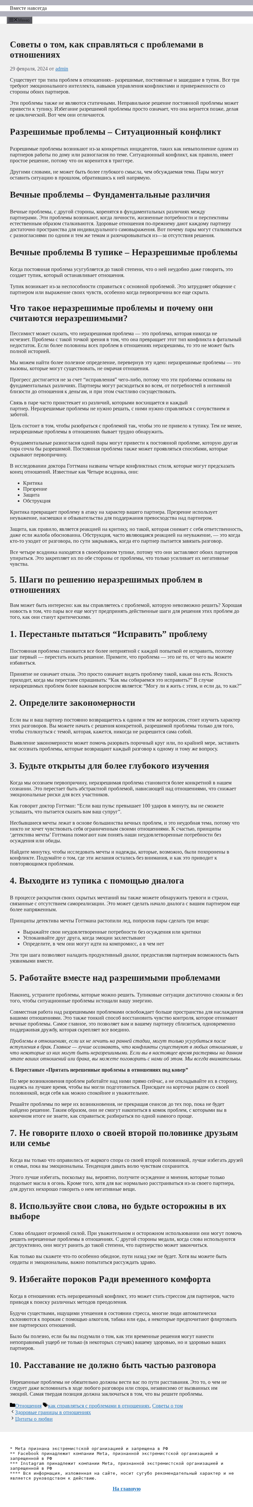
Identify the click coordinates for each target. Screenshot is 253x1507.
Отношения (28, 1406)
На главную (127, 1489)
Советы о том (167, 1406)
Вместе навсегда (28, 8)
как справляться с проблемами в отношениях (99, 1406)
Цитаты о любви (34, 1419)
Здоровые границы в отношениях (53, 1412)
